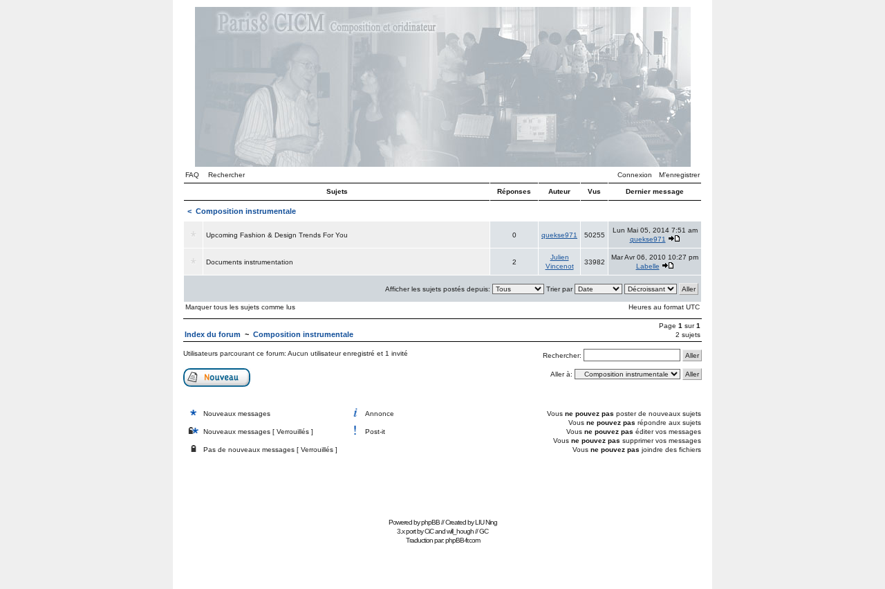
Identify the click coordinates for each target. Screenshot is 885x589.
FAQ (192, 175)
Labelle (648, 266)
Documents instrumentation (249, 262)
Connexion (634, 175)
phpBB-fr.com (462, 540)
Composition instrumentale (246, 211)
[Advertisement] (442, 482)
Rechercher (226, 175)
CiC (429, 531)
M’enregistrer (679, 175)
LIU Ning (486, 522)
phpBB (430, 522)
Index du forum (213, 334)
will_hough (460, 531)
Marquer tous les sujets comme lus (240, 307)
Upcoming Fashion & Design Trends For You (277, 235)
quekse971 (559, 235)
